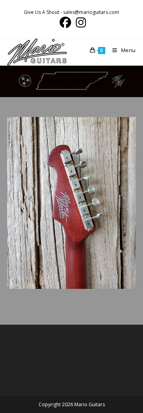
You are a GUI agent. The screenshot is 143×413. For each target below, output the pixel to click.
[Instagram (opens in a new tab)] (79, 22)
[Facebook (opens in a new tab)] (65, 22)
